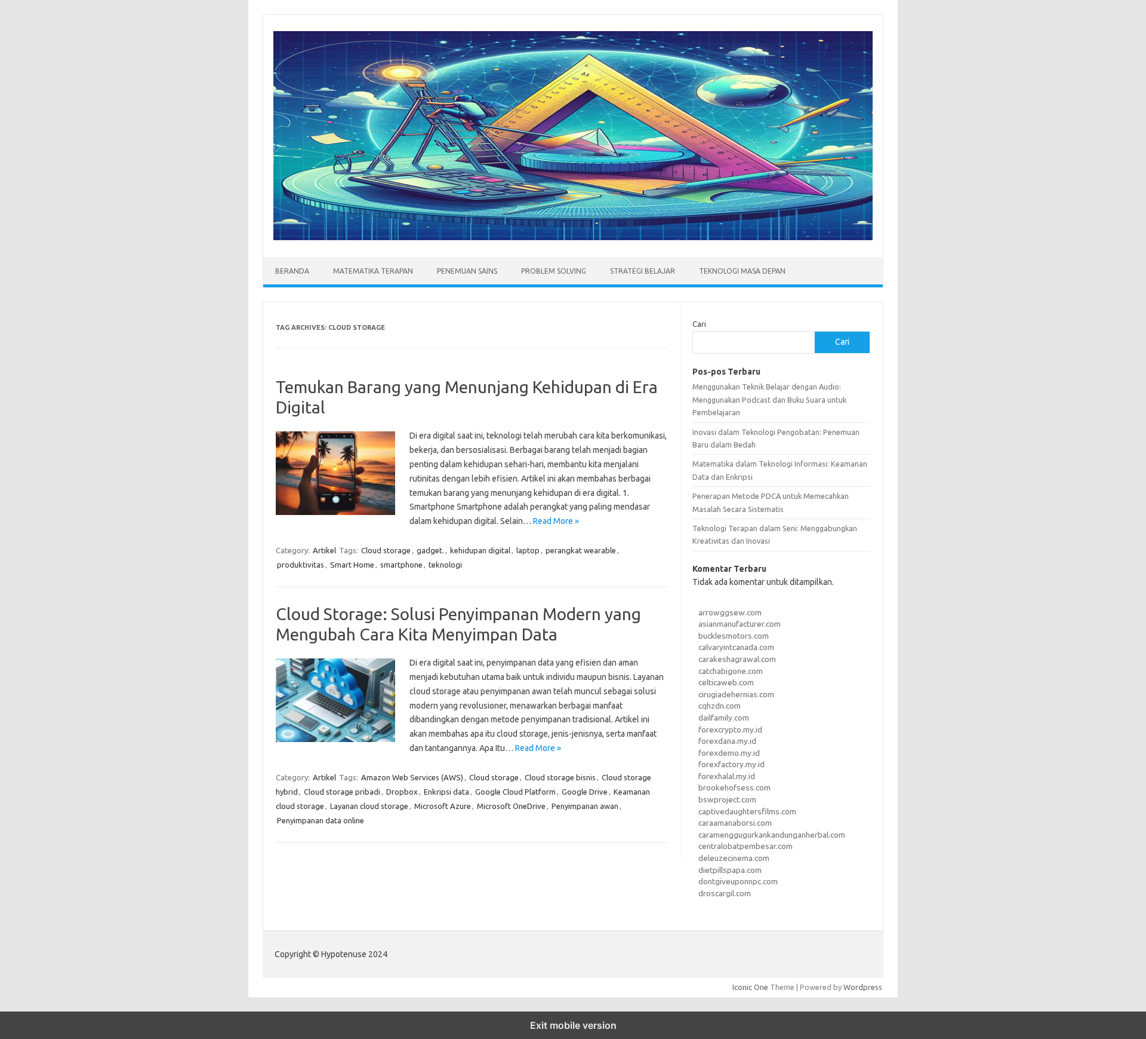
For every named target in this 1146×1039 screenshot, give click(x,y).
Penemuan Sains (467, 271)
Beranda (292, 271)
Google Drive (585, 791)
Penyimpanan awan (585, 806)
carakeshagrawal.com (737, 659)
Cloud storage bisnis (560, 777)
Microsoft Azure (442, 806)
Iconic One (750, 987)
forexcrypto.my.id (730, 729)
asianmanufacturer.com (739, 624)
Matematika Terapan (373, 271)
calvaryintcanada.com (736, 647)
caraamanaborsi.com (735, 822)
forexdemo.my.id (729, 753)
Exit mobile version (573, 1025)
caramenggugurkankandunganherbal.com (771, 834)
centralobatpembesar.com (745, 846)
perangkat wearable (581, 550)
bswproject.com (727, 799)
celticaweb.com (726, 682)
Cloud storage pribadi (342, 791)
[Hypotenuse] (573, 237)
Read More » (556, 521)
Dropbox (402, 791)
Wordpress (862, 987)
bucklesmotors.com (733, 635)
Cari (699, 324)
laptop (528, 550)
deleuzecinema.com (733, 858)
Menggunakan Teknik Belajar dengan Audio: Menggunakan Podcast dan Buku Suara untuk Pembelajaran (769, 399)
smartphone (401, 564)
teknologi (445, 564)
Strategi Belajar (642, 271)
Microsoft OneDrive (511, 806)
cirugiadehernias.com (736, 694)
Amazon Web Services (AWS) (412, 777)
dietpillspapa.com (730, 870)
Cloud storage (386, 550)
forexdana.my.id (727, 741)
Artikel (324, 550)
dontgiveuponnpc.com (738, 881)
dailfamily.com (723, 717)
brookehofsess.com (734, 787)
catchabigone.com (730, 671)
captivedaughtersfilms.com (747, 811)
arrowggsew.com (730, 612)
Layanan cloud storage (369, 806)
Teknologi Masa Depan (742, 271)
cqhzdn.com (719, 705)
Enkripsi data (446, 791)
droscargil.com (724, 893)
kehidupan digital (480, 550)
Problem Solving (553, 271)
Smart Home (352, 564)
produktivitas (300, 564)
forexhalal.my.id (726, 776)
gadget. (430, 550)
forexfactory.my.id (731, 764)
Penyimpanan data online (320, 820)
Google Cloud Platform (515, 791)
